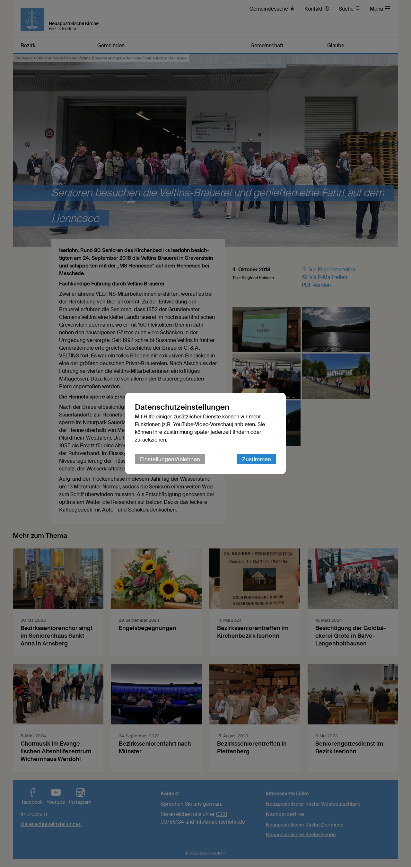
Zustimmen (256, 459)
